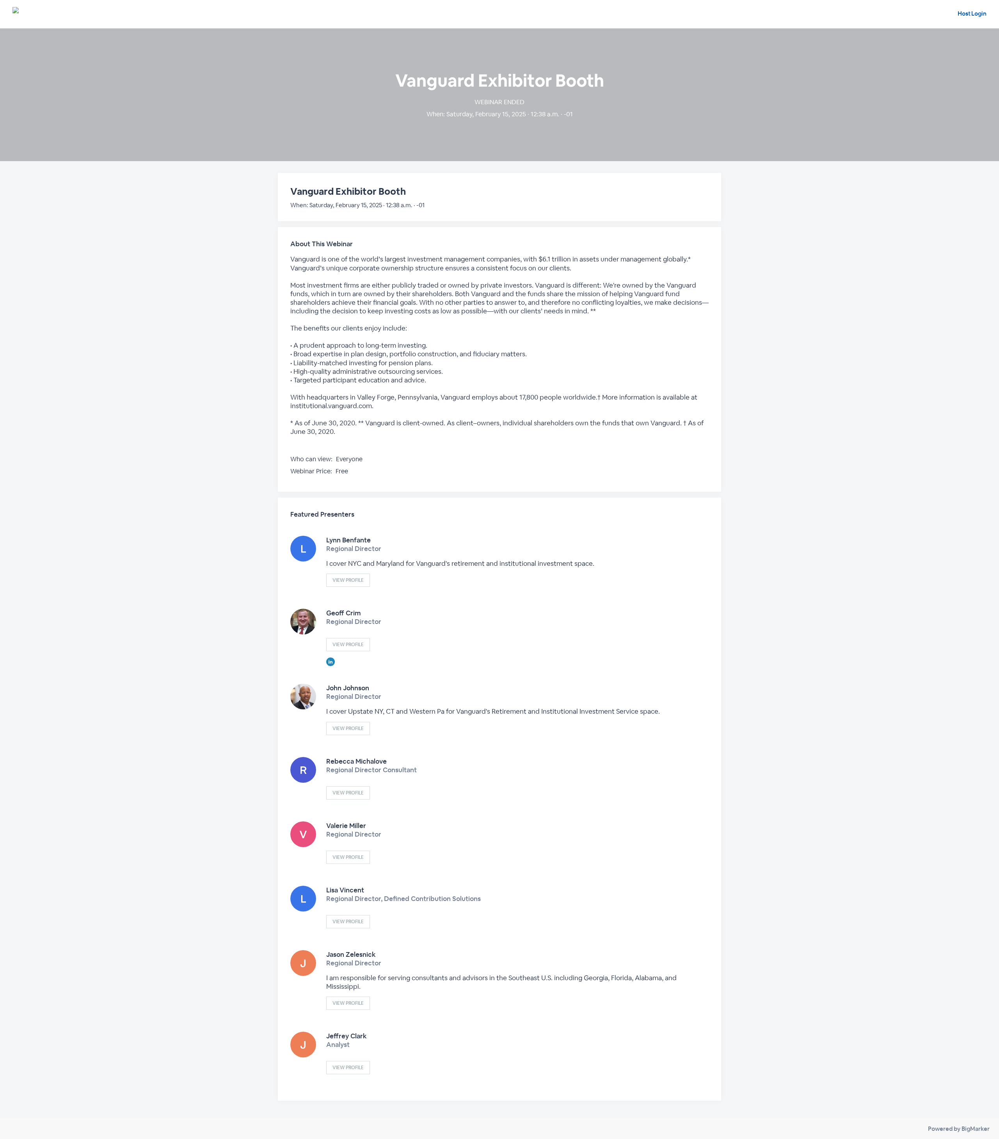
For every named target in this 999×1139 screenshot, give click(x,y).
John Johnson (347, 688)
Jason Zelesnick (351, 954)
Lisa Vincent (345, 890)
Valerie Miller (346, 825)
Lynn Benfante (348, 540)
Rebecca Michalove (356, 761)
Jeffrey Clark (346, 1036)
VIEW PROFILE (348, 580)
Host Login (972, 13)
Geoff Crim (343, 613)
